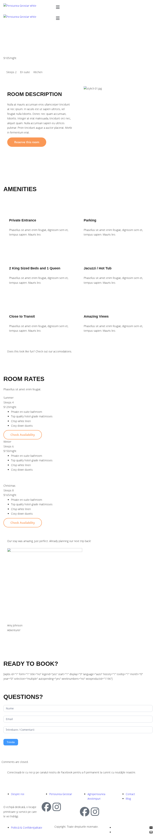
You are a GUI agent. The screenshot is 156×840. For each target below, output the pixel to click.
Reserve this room (26, 142)
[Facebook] (46, 807)
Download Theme (26, 358)
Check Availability (22, 435)
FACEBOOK (21, 779)
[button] (103, 7)
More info (17, 65)
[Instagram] (56, 807)
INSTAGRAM (52, 779)
